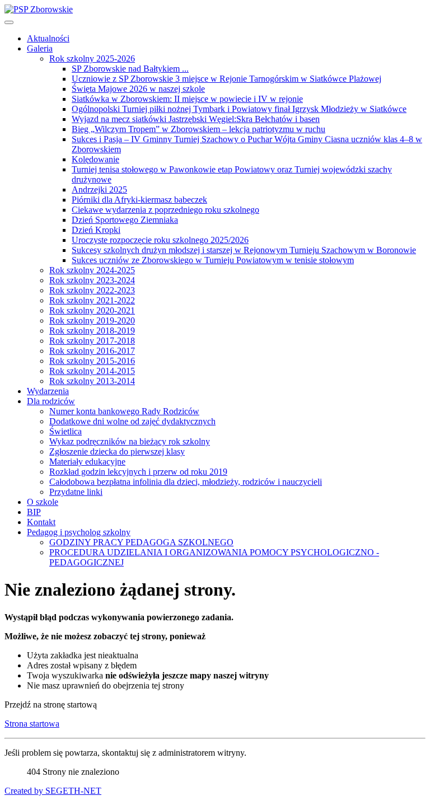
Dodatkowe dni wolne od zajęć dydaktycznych (132, 421)
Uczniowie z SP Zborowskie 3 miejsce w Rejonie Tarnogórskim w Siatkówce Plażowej (226, 78)
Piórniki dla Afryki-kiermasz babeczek (139, 199)
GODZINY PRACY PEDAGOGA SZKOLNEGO (141, 542)
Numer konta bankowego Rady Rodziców (124, 411)
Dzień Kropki (96, 230)
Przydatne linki (75, 492)
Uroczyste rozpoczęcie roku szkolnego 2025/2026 (160, 240)
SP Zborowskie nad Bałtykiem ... (130, 68)
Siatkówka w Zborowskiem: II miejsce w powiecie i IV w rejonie (187, 99)
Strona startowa (31, 723)
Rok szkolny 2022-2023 (92, 290)
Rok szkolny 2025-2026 (92, 58)
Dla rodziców (51, 401)
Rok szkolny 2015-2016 (92, 361)
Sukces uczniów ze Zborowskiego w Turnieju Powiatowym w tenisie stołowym (213, 260)
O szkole (42, 502)
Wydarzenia (48, 391)
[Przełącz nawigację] (8, 22)
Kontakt (41, 522)
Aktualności (48, 38)
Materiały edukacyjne (87, 461)
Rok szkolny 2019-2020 (92, 320)
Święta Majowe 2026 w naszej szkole (138, 88)
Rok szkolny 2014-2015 (92, 371)
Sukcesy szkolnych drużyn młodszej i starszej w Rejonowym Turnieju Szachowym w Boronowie (244, 250)
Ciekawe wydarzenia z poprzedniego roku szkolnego (165, 209)
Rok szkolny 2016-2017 (92, 350)
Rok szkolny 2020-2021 (92, 310)
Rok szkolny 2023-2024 (92, 280)
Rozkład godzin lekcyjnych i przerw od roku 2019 (138, 471)
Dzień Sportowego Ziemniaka (125, 219)
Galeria (40, 48)
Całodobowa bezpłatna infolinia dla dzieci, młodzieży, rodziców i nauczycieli (185, 481)
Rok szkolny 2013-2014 (92, 381)
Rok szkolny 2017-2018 (92, 340)
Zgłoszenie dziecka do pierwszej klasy (117, 451)
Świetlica (65, 431)
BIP (34, 512)
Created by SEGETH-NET (52, 790)
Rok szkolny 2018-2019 (92, 330)
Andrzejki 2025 (99, 189)
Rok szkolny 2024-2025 (92, 270)
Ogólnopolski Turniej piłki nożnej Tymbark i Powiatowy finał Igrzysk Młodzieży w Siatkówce (239, 109)
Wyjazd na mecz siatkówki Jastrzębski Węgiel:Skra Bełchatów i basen (196, 119)
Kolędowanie (95, 159)
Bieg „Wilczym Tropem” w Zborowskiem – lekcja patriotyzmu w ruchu (198, 129)
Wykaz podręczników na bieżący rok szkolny (129, 441)
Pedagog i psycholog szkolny (78, 532)
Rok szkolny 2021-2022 (92, 300)
